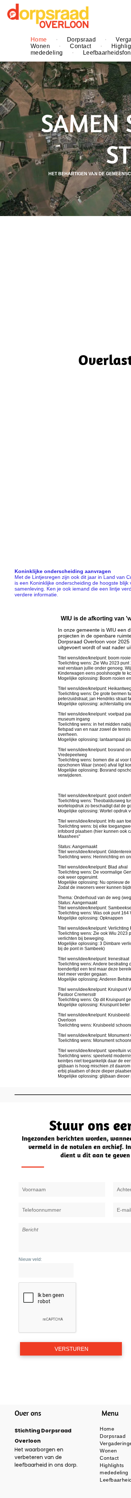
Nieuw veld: (30, 1259)
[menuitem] (39, 39)
